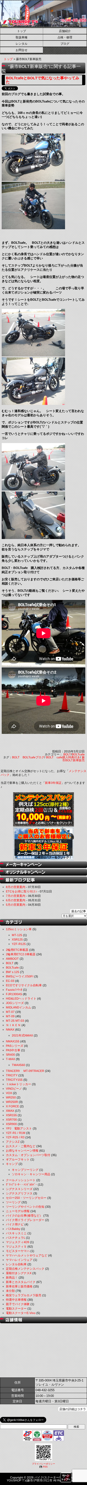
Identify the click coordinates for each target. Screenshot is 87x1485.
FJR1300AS (14, 994)
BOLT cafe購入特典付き (63, 757)
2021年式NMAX (22, 1035)
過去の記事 (78, 911)
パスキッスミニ (16, 1233)
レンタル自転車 (16, 1264)
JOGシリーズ (15, 1003)
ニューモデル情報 (18, 1211)
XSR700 (11, 1119)
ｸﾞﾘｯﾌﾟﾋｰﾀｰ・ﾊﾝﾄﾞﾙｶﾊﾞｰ (21, 1184)
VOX (9, 1093)
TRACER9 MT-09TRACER (25, 1071)
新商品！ (12, 1277)
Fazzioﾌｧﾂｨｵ (14, 989)
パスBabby (13, 1228)
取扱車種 (21, 37)
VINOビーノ (14, 1088)
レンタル (21, 43)
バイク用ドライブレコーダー (25, 1220)
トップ (21, 31)
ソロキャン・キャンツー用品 (31, 1174)
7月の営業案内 (15, 895)
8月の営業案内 (15, 887)
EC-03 (10, 980)
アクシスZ (13, 1141)
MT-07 (10, 1011)
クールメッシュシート (20, 1180)
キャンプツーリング (25, 1169)
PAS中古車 (13, 1050)
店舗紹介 (65, 31)
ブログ (64, 43)
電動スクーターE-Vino (20, 1313)
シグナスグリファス (19, 1193)
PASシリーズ (14, 1045)
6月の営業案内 (15, 900)
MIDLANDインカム (18, 1007)
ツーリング (13, 1202)
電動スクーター (16, 1308)
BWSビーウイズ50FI (19, 976)
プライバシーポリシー (43, 1463)
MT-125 (17, 935)
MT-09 (10, 1016)
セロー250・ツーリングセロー (26, 1197)
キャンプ (12, 1164)
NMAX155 (12, 1041)
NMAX (10, 1029)
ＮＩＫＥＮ (13, 1025)
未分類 (10, 1290)
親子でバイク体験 (18, 1304)
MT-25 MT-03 (15, 1020)
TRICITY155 (14, 1079)
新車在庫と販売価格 (19, 1286)
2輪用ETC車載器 (17, 949)
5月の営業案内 (15, 904)
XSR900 (11, 1124)
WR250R (12, 1102)
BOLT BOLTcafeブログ (28, 757)
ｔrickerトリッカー (18, 1084)
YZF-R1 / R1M (15, 1133)
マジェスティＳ (16, 1246)
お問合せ (21, 50)
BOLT (67, 754)
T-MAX (10, 1059)
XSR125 (17, 939)
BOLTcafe (78, 754)
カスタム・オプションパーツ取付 (28, 1155)
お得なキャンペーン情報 (22, 1150)
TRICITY (12, 1075)
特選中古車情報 (16, 1299)
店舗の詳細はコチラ (72, 1409)
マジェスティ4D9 (17, 1242)
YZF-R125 (19, 944)
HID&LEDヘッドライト (21, 998)
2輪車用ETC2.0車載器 (20, 954)
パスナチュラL (15, 1237)
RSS (45, 1466)
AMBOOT (12, 958)
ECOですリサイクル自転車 (24, 985)
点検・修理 (64, 37)
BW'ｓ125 (12, 972)
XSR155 (11, 1115)
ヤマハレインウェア (19, 1259)
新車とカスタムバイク (20, 1282)
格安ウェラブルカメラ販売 (23, 1295)
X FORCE (12, 1106)
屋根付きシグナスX (18, 1273)
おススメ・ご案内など (20, 1146)
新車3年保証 (53, 782)
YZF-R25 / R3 (15, 1137)
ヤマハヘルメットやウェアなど (26, 1255)
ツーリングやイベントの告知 (25, 1206)
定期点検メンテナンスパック (25, 1268)
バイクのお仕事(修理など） (24, 1215)
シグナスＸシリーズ (19, 1189)
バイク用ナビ (15, 1224)
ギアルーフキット (18, 1159)
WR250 (11, 1097)
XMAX (10, 1110)
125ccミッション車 (19, 929)
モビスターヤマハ (18, 1251)
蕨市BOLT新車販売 (73, 759)
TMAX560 (18, 1065)
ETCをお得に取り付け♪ (21, 891)
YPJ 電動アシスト (19, 1128)
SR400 (10, 1054)
